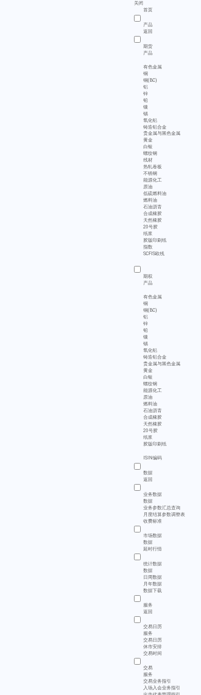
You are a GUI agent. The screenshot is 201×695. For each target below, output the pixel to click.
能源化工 (152, 180)
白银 (148, 146)
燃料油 (150, 200)
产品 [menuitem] (148, 52)
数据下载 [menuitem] (152, 590)
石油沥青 (152, 206)
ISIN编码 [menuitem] (152, 457)
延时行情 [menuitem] (152, 548)
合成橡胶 (152, 213)
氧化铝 (150, 120)
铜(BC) (150, 80)
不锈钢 (150, 173)
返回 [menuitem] (148, 31)
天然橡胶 (152, 220)
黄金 (148, 139)
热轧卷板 (152, 166)
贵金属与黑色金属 (161, 133)
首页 (148, 9)
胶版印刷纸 (154, 240)
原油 (148, 186)
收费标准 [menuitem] (152, 520)
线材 (148, 160)
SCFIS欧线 (153, 253)
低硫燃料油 (154, 193)
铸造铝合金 (154, 127)
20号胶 (150, 226)
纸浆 (148, 233)
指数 (148, 247)
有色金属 (152, 66)
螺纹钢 (150, 153)
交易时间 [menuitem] (152, 652)
